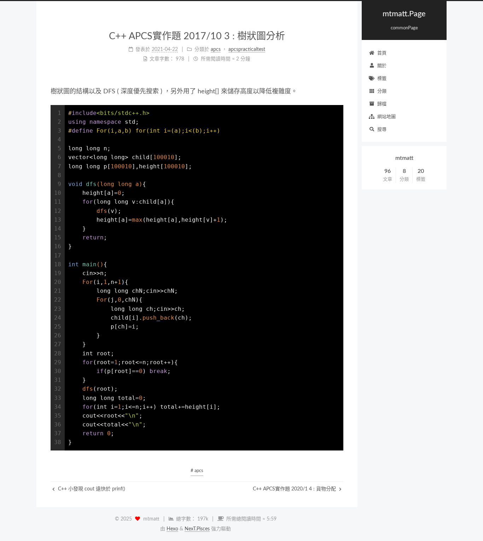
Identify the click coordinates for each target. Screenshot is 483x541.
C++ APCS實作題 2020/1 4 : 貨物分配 (295, 489)
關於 (381, 66)
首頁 (381, 53)
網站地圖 (386, 117)
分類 (381, 91)
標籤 (381, 78)
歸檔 (381, 104)
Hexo (172, 529)
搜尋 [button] (381, 129)
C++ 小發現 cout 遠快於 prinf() (91, 489)
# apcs (197, 471)
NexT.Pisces (197, 529)
